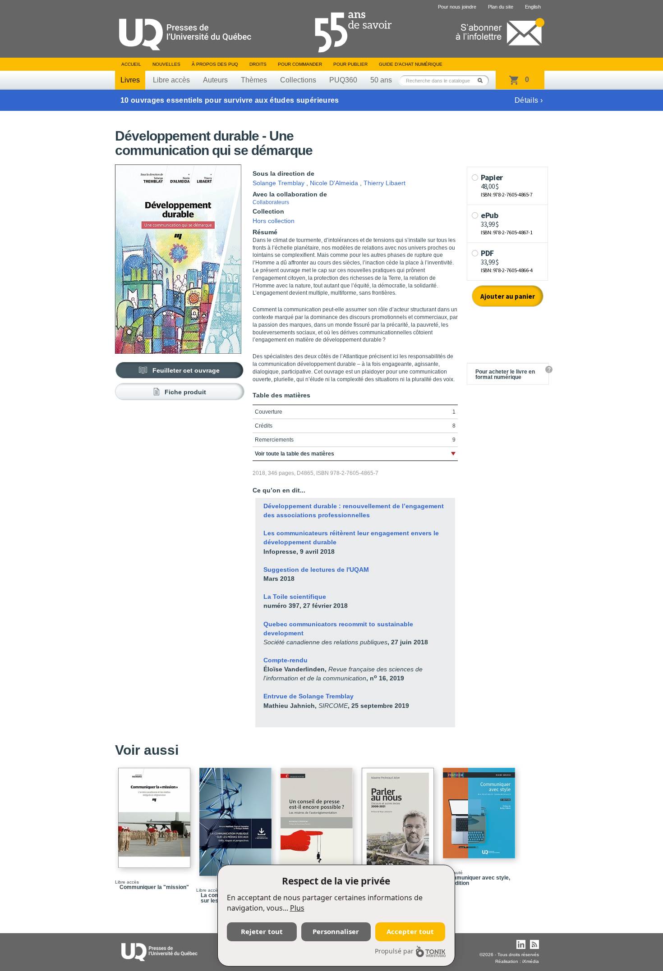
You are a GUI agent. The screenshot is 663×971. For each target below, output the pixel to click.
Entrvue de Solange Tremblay (308, 696)
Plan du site (500, 6)
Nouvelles (166, 64)
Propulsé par (394, 951)
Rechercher (482, 80)
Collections (298, 80)
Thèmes (254, 80)
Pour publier (350, 64)
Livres (130, 80)
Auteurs (215, 80)
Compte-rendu (285, 660)
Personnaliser (336, 931)
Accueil (131, 64)
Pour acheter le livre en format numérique (505, 374)
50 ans (381, 80)
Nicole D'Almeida (334, 183)
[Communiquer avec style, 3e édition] (480, 809)
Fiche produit (185, 392)
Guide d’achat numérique (410, 64)
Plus (297, 908)
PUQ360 (343, 80)
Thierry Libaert (384, 183)
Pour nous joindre (457, 6)
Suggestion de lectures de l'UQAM (316, 569)
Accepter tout (410, 931)
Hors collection (274, 220)
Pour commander (300, 64)
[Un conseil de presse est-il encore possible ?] (318, 818)
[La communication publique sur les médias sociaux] (236, 818)
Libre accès (171, 80)
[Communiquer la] (155, 814)
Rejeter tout (262, 931)
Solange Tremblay (278, 183)
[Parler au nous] (399, 818)
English (533, 6)
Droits (258, 64)
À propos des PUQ (215, 64)
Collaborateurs (271, 202)
